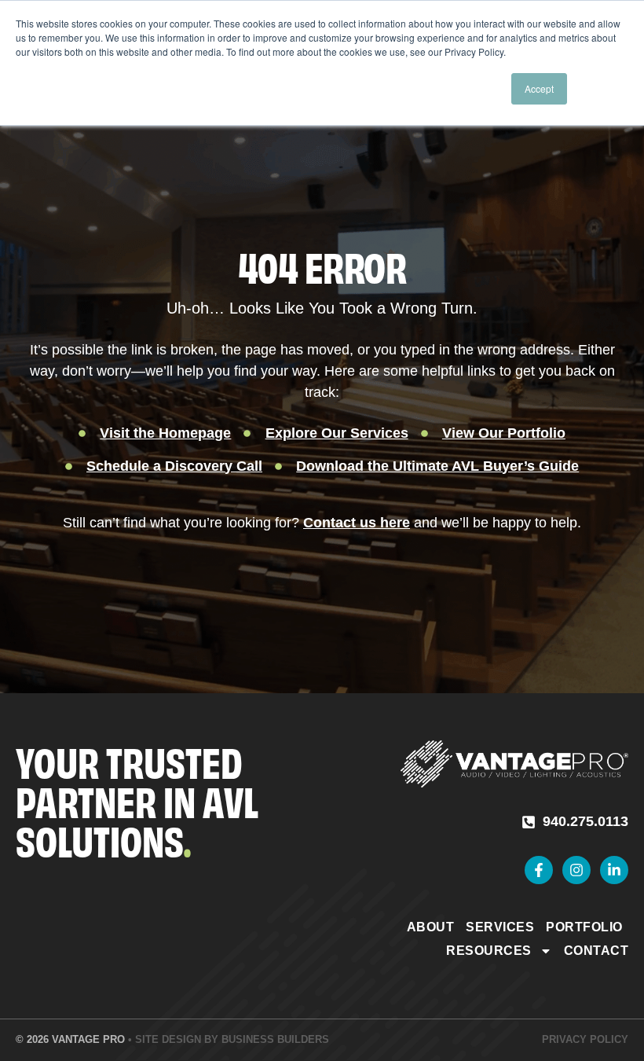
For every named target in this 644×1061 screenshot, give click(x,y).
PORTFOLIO (584, 927)
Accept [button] (539, 88)
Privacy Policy (585, 1039)
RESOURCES (489, 950)
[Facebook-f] (539, 870)
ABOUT (431, 927)
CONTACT (596, 950)
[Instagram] (576, 870)
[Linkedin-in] (614, 870)
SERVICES (500, 927)
